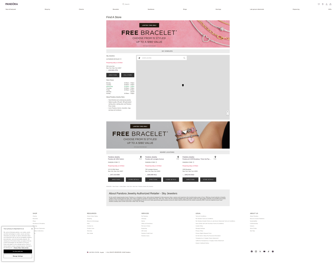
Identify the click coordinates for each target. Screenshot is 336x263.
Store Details (134, 179)
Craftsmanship (254, 223)
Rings (185, 9)
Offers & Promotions (147, 223)
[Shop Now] (168, 135)
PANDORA (108, 186)
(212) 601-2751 (113, 70)
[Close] (32, 229)
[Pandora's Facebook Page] (251, 251)
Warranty (89, 230)
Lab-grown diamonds (257, 9)
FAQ (88, 223)
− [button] (227, 114)
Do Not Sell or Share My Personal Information (208, 235)
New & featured (11, 9)
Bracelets (116, 9)
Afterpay (143, 218)
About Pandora (254, 216)
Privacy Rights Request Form (203, 233)
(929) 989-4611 (152, 174)
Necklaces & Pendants (39, 223)
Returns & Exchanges (93, 221)
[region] (17, 244)
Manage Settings (18, 256)
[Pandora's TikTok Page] (268, 251)
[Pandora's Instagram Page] (256, 251)
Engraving (296, 9)
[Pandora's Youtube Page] (264, 251)
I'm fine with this (18, 251)
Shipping (89, 218)
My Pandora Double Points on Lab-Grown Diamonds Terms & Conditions (215, 221)
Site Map (252, 230)
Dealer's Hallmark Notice (202, 243)
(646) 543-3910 (189, 174)
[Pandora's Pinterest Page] (272, 251)
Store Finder (115, 186)
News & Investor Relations (257, 218)
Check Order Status (92, 216)
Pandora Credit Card (146, 233)
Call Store (128, 75)
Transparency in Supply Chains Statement (207, 238)
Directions (113, 75)
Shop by (47, 9)
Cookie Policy (199, 226)
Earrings (218, 9)
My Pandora (144, 216)
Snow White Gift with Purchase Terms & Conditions (210, 223)
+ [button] (227, 112)
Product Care (90, 228)
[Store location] (323, 4)
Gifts (329, 9)
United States (123, 186)
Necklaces (151, 9)
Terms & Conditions (201, 216)
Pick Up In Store (145, 226)
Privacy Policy (199, 230)
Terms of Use (25, 247)
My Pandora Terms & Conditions (204, 218)
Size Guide (90, 233)
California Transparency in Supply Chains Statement (210, 240)
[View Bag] (330, 4)
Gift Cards (144, 230)
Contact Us (90, 226)
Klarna (143, 221)
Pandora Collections (38, 230)
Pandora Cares (145, 235)
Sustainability (253, 221)
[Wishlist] (319, 4)
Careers (252, 226)
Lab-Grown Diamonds (39, 228)
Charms (81, 9)
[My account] (326, 4)
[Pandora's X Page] (260, 251)
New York (129, 186)
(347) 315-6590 (115, 174)
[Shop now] (168, 34)
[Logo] (12, 3)
